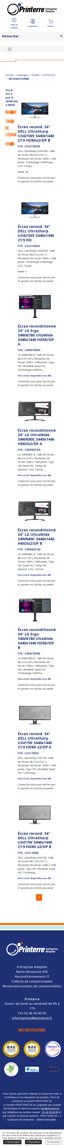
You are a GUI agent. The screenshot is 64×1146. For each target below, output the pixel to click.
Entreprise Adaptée (32, 967)
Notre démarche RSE (32, 971)
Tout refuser (34, 1142)
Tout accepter (13, 1142)
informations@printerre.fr (32, 1018)
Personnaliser (53, 1142)
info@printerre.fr (50, 1108)
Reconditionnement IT (32, 976)
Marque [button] (10, 112)
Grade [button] (10, 144)
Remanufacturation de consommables (32, 986)
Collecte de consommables (32, 981)
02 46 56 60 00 (50, 1112)
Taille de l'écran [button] (10, 128)
